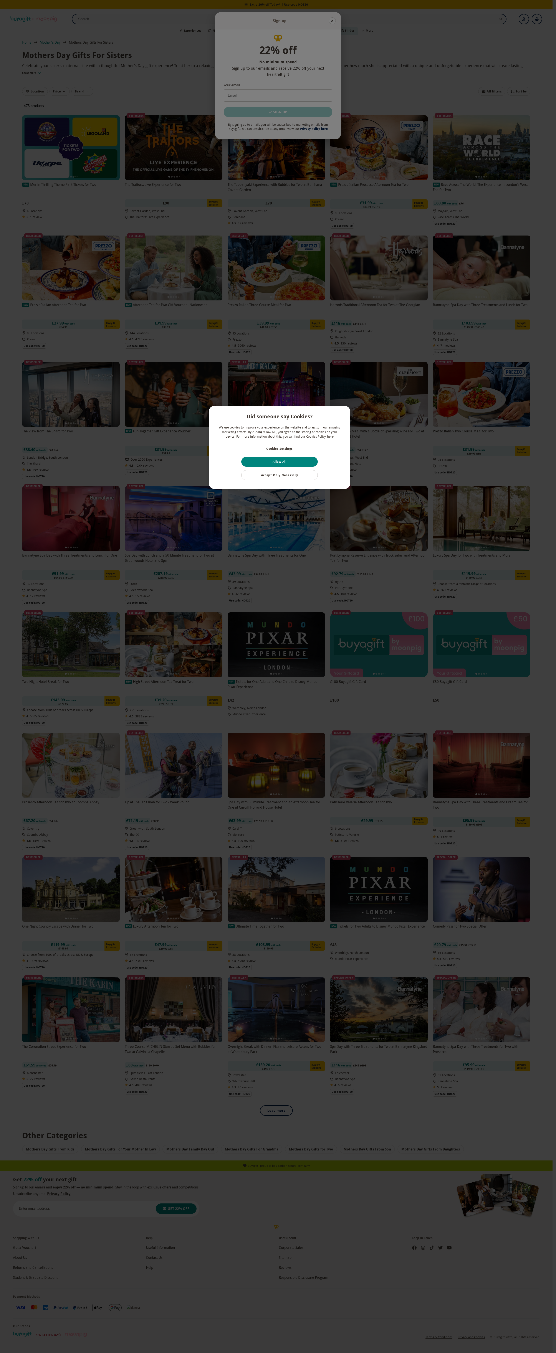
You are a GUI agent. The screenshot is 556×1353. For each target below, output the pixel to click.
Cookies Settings (279, 449)
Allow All (279, 462)
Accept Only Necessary (279, 475)
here (330, 436)
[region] (279, 447)
